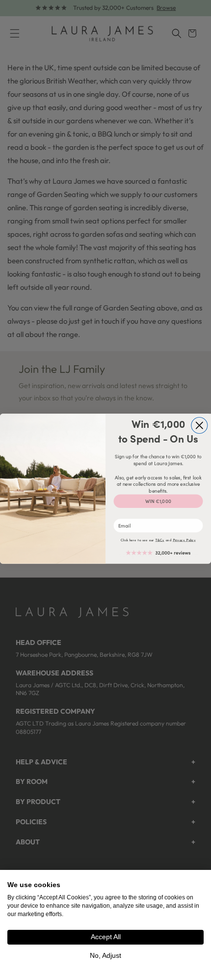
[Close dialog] (199, 425)
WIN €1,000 (158, 501)
